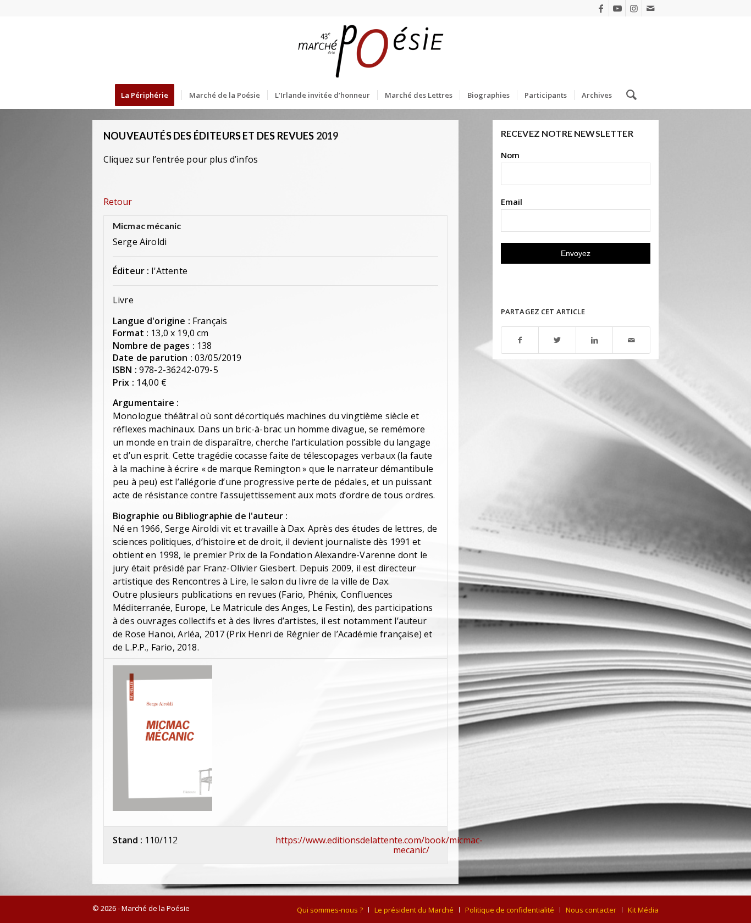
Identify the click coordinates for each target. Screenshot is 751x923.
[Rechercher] (628, 95)
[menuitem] (148, 95)
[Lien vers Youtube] (617, 8)
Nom (510, 154)
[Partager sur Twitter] (557, 340)
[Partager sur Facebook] (520, 340)
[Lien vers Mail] (650, 8)
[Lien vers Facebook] (601, 8)
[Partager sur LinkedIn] (594, 340)
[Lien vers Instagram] (634, 8)
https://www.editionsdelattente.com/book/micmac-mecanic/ (379, 845)
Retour (117, 202)
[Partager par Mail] (631, 340)
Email (511, 201)
